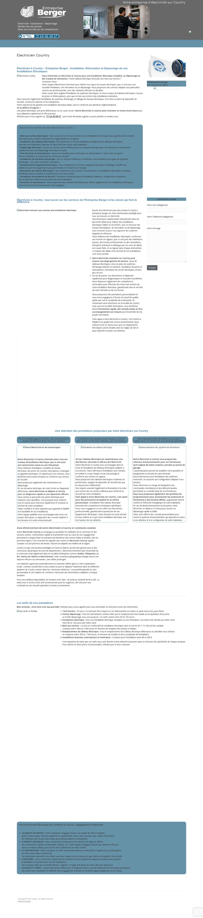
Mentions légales (24, 901)
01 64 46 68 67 (46, 36)
